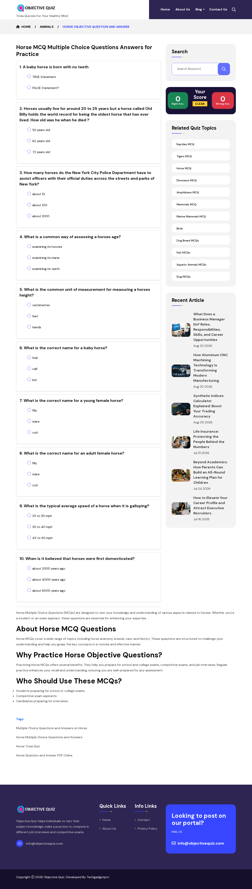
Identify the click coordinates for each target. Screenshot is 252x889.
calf (34, 369)
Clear (200, 104)
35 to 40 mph (42, 527)
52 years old (41, 130)
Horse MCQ (184, 168)
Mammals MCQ (186, 204)
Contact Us (218, 9)
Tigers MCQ (184, 156)
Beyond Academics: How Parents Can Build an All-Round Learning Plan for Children (210, 472)
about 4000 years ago (49, 579)
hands (36, 327)
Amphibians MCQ (188, 192)
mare (36, 421)
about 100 (39, 205)
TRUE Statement (44, 77)
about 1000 (40, 216)
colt (35, 432)
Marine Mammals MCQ (191, 216)
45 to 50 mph (42, 538)
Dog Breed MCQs (188, 240)
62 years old (41, 141)
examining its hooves (47, 247)
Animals (47, 27)
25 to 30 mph (42, 516)
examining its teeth (46, 269)
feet (35, 316)
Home (165, 9)
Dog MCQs (184, 276)
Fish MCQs (183, 252)
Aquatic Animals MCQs (191, 264)
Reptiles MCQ (185, 144)
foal (35, 358)
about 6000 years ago (48, 591)
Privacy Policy (147, 828)
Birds (180, 228)
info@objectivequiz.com (44, 843)
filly (34, 410)
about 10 (38, 194)
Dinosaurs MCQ (187, 180)
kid (34, 380)
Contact (144, 820)
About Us (182, 9)
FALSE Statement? (45, 88)
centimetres (41, 305)
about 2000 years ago (48, 568)
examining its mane (45, 258)
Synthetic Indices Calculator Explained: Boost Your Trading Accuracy (208, 406)
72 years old (41, 152)
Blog (198, 9)
